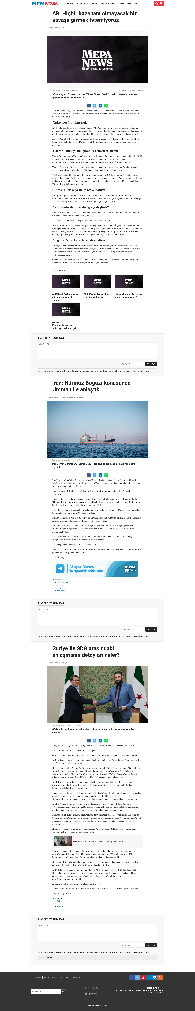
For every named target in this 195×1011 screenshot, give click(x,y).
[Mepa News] (44, 3)
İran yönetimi (62, 588)
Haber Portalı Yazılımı (99, 1005)
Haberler (70, 3)
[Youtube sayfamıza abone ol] (143, 977)
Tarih (101, 3)
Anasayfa (38, 977)
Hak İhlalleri (132, 3)
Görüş (79, 3)
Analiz (86, 3)
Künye (46, 977)
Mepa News (53, 28)
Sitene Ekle (76, 977)
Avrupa (64, 28)
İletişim (54, 977)
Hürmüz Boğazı (62, 582)
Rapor (94, 3)
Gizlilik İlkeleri (64, 977)
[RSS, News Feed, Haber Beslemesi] (160, 977)
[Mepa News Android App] (92, 988)
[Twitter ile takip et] (137, 977)
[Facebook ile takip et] (132, 977)
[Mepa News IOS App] (92, 993)
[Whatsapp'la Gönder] (106, 105)
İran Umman (61, 591)
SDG (58, 904)
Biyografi (110, 3)
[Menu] (161, 3)
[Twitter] (94, 105)
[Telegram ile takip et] (154, 977)
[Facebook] (89, 105)
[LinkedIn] (100, 105)
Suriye (64, 663)
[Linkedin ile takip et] (149, 977)
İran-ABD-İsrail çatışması (72, 397)
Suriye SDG (61, 907)
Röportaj (120, 3)
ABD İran (60, 585)
